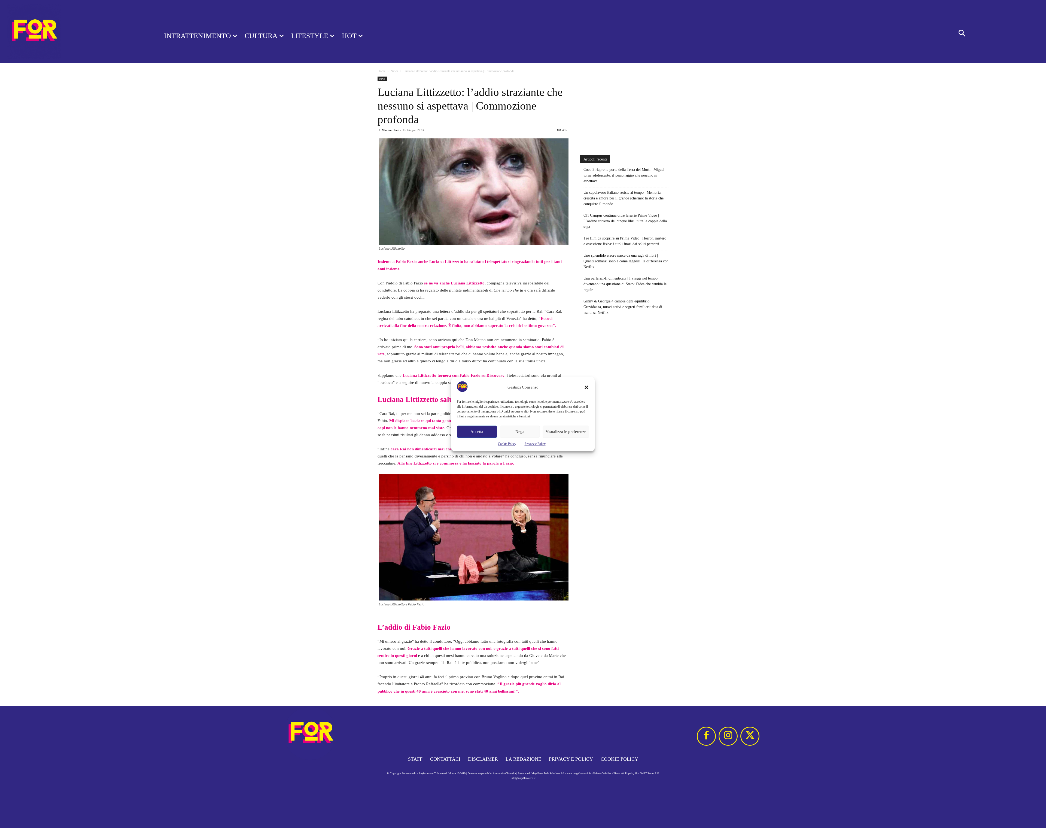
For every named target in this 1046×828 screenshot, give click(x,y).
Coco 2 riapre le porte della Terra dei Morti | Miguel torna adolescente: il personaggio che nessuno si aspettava (623, 175)
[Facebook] (706, 736)
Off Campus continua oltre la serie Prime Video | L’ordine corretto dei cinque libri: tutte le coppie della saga (625, 221)
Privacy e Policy (535, 444)
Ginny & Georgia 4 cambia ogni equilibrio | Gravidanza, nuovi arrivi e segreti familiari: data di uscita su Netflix (622, 307)
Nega (519, 431)
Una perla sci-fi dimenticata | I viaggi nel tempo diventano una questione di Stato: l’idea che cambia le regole (625, 284)
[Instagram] (728, 736)
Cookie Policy (507, 444)
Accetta (476, 431)
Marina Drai (390, 130)
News (394, 71)
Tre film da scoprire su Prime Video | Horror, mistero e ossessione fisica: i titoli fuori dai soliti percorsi (624, 241)
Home (381, 71)
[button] (586, 387)
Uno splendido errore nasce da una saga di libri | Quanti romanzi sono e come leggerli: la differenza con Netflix (625, 261)
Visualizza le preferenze (566, 431)
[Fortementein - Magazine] (75, 31)
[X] (749, 736)
